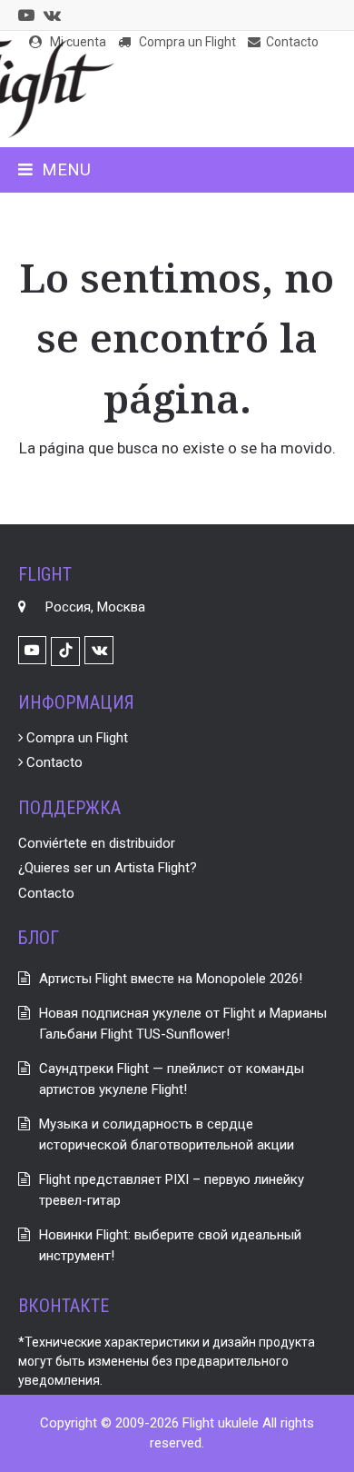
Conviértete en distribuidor (96, 843)
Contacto (53, 762)
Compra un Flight (75, 738)
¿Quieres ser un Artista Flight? (107, 868)
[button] (54, 169)
